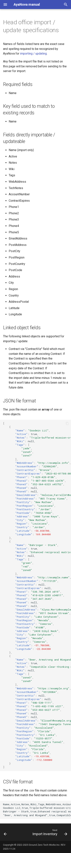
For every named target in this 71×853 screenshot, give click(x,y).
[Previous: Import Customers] (5, 832)
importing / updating (33, 53)
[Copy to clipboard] (67, 423)
